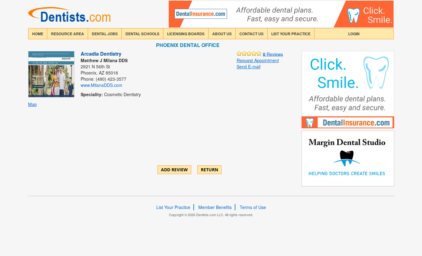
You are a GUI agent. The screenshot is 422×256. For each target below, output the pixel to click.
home (37, 33)
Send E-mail (248, 66)
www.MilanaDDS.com (101, 85)
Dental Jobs (105, 33)
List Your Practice (290, 33)
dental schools (142, 33)
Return (209, 170)
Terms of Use (253, 207)
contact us (251, 33)
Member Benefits (215, 207)
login (354, 33)
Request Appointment (258, 60)
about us (222, 33)
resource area (67, 33)
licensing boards (186, 33)
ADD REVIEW (174, 170)
